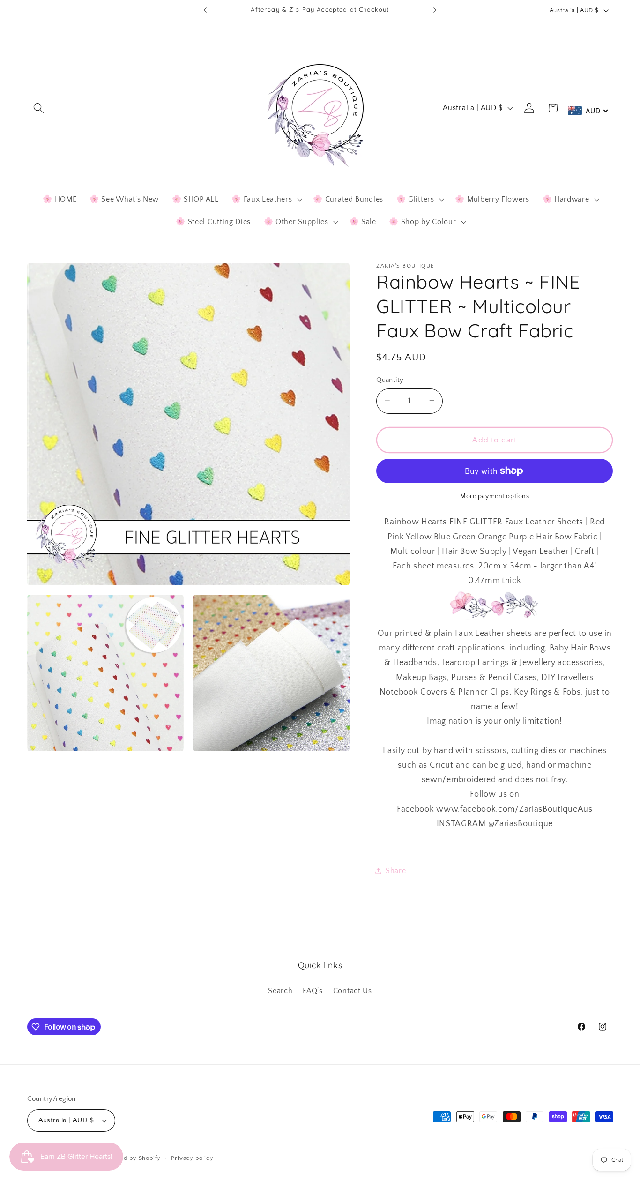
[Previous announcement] (205, 10)
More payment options (494, 496)
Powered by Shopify (131, 1158)
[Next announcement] (434, 10)
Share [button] (396, 870)
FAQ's (312, 990)
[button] (39, 108)
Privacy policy (192, 1158)
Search (280, 990)
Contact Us (352, 990)
